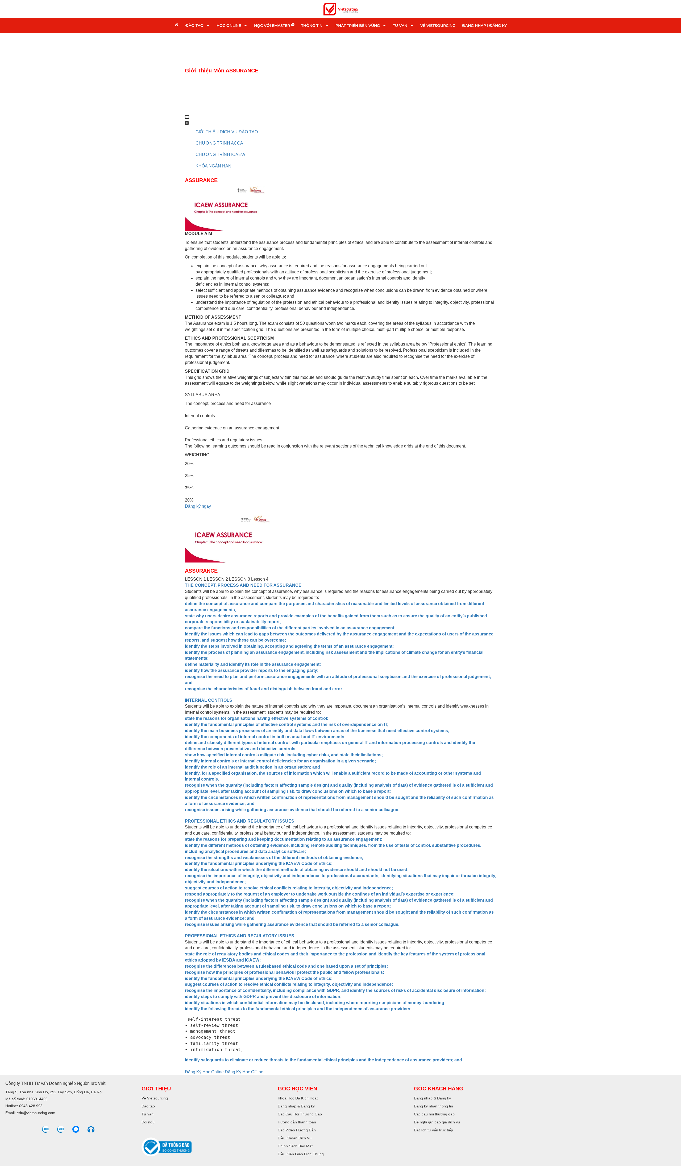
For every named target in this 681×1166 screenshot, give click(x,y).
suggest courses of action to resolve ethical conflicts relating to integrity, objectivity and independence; (289, 888)
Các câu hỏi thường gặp (434, 1114)
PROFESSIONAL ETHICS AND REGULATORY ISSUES (239, 821)
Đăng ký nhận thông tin (433, 1106)
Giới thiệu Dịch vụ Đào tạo (227, 132)
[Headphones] (91, 1129)
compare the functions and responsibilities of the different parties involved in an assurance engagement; (290, 628)
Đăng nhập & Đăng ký (296, 1106)
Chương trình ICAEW (220, 154)
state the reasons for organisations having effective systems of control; (256, 718)
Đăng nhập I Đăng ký (484, 25)
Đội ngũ (148, 1122)
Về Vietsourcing (437, 25)
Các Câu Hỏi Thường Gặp (300, 1114)
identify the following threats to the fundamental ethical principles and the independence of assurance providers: (298, 1009)
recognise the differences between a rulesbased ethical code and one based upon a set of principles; (286, 966)
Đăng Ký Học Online (205, 1072)
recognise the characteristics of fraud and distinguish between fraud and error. (264, 689)
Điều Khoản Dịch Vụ (295, 1138)
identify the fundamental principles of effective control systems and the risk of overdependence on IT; (286, 724)
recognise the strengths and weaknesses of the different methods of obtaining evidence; (274, 857)
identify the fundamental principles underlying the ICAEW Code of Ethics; (259, 863)
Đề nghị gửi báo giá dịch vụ (437, 1122)
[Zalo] (45, 1129)
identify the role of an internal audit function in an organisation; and (252, 767)
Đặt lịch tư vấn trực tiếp (433, 1130)
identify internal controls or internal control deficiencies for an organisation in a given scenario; (280, 761)
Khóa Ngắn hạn (213, 166)
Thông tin (311, 25)
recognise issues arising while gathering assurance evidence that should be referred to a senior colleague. (292, 809)
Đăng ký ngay (198, 506)
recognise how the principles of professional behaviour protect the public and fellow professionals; (284, 972)
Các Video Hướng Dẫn (297, 1130)
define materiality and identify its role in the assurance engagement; (253, 664)
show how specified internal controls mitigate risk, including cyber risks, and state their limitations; (284, 755)
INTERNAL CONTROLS (208, 700)
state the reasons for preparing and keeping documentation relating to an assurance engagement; (283, 839)
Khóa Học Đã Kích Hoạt (298, 1098)
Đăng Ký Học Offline (244, 1072)
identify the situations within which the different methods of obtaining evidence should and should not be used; (297, 869)
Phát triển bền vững (357, 25)
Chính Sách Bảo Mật (295, 1146)
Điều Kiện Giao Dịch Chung (301, 1154)
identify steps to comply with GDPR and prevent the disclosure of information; (263, 996)
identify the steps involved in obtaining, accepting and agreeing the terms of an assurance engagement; (289, 646)
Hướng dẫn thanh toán (297, 1122)
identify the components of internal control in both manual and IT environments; (265, 736)
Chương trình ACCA (219, 143)
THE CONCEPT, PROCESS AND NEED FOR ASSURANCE (243, 585)
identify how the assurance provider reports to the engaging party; (251, 670)
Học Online (229, 25)
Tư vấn (400, 25)
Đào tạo (194, 25)
